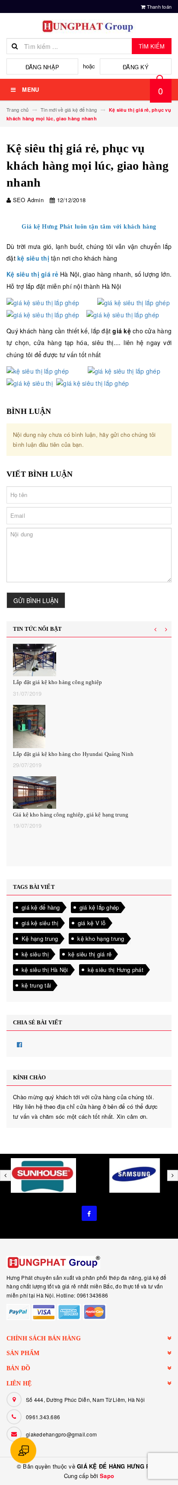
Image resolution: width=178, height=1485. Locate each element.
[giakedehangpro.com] (89, 1262)
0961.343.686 (43, 1416)
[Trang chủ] (89, 26)
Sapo (107, 1476)
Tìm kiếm (152, 46)
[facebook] (89, 1213)
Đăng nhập (42, 67)
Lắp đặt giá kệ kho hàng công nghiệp (57, 682)
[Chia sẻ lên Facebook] (19, 1043)
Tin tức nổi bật (37, 629)
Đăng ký (136, 67)
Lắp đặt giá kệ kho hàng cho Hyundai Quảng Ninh (73, 754)
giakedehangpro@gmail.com (61, 1434)
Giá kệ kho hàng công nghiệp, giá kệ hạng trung (70, 814)
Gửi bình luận (35, 600)
